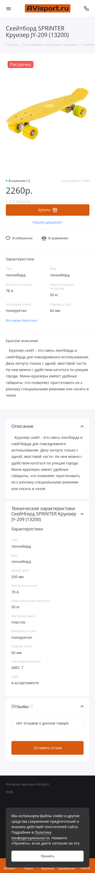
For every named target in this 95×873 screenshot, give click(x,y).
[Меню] (8, 8)
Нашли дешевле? (47, 222)
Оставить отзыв (48, 747)
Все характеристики (21, 320)
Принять (47, 856)
